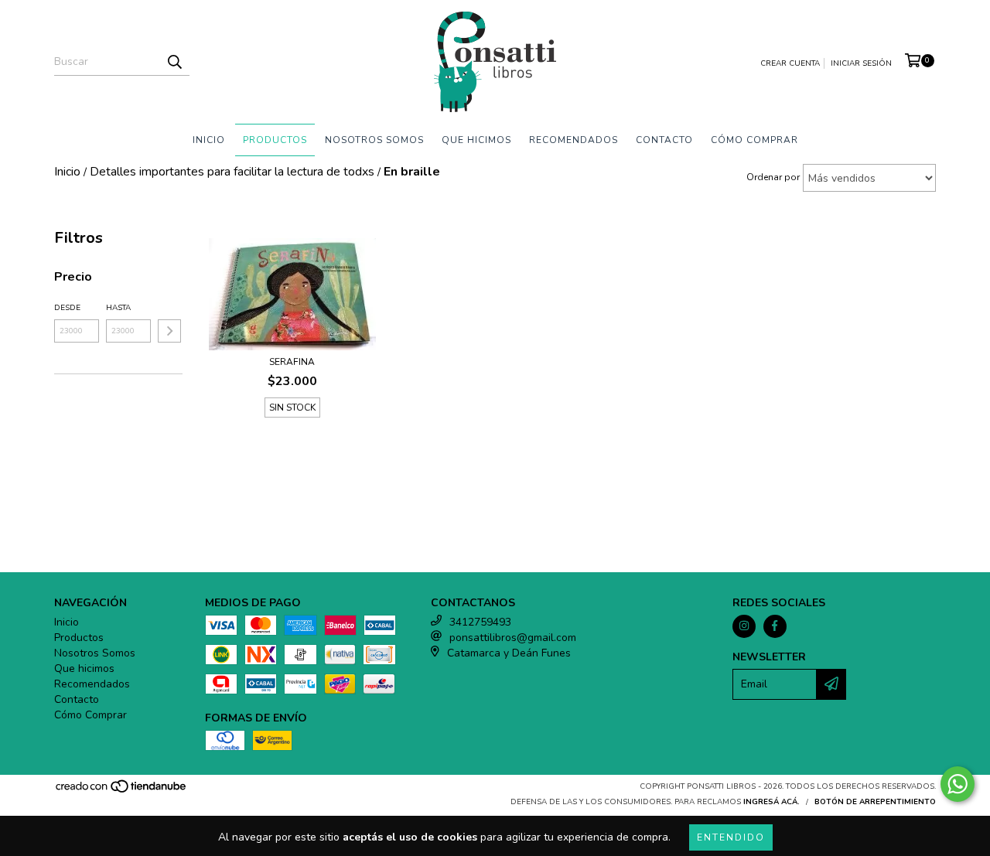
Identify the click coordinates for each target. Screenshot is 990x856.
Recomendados (573, 140)
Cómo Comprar (754, 140)
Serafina (292, 362)
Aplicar (169, 331)
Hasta (118, 307)
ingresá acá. (771, 801)
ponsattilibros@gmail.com (512, 637)
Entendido (731, 837)
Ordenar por (773, 177)
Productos (275, 140)
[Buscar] (174, 62)
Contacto (664, 140)
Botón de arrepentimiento (875, 801)
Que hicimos (476, 140)
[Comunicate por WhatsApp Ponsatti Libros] (957, 784)
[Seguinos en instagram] (744, 626)
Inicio (209, 140)
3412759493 (480, 622)
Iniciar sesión (861, 63)
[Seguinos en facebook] (775, 626)
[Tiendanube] (121, 791)
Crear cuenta (790, 63)
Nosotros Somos (374, 140)
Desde (67, 307)
